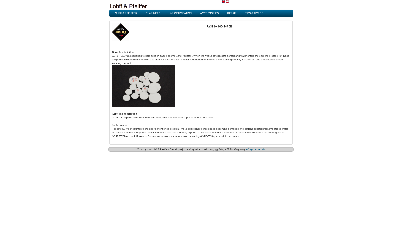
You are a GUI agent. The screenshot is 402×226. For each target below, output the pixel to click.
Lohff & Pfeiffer (125, 13)
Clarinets (153, 13)
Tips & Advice (254, 13)
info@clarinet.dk (255, 149)
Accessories (209, 13)
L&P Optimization (180, 13)
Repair (232, 13)
